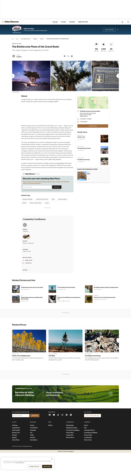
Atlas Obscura (98, 289)
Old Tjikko (52, 356)
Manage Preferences (34, 466)
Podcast (32, 437)
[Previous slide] (12, 76)
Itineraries (33, 430)
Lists (31, 432)
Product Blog (70, 432)
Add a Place (15, 440)
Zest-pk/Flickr (16, 91)
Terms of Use (87, 440)
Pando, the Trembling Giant (21, 356)
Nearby (14, 437)
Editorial (33, 422)
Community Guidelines (72, 430)
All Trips (50, 425)
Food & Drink (34, 427)
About (86, 425)
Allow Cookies (47, 466)
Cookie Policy (88, 437)
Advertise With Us (89, 430)
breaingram (30, 243)
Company (87, 422)
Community (70, 422)
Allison (24, 243)
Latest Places (16, 427)
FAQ (85, 427)
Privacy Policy (88, 435)
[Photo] (104, 138)
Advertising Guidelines (90, 432)
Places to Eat (16, 432)
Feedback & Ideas (71, 427)
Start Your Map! (109, 29)
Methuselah (60, 163)
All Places (15, 425)
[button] (96, 44)
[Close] (52, 459)
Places (14, 422)
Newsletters (33, 440)
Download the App (93, 415)
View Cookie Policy (19, 462)
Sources (25, 269)
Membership (70, 425)
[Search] (128, 22)
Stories (32, 425)
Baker (88, 173)
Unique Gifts (69, 435)
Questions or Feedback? (65, 451)
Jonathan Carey (62, 289)
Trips (49, 422)
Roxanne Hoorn (26, 289)
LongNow (19, 56)
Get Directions (93, 126)
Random (14, 435)
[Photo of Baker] (81, 176)
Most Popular (16, 430)
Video (32, 435)
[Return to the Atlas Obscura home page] (10, 22)
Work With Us (70, 437)
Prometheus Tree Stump (93, 356)
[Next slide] (118, 76)
